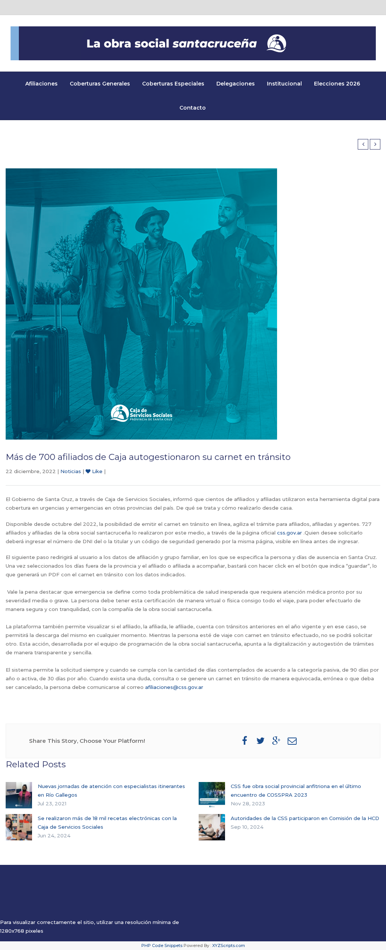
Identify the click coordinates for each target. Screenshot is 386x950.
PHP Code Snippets (161, 945)
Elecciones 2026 (337, 83)
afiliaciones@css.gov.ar (174, 687)
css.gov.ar (289, 533)
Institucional (284, 83)
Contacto (192, 107)
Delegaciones (235, 83)
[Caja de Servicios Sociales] (193, 43)
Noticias (70, 471)
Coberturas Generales (100, 83)
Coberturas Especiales (173, 83)
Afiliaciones (41, 83)
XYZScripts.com (228, 945)
